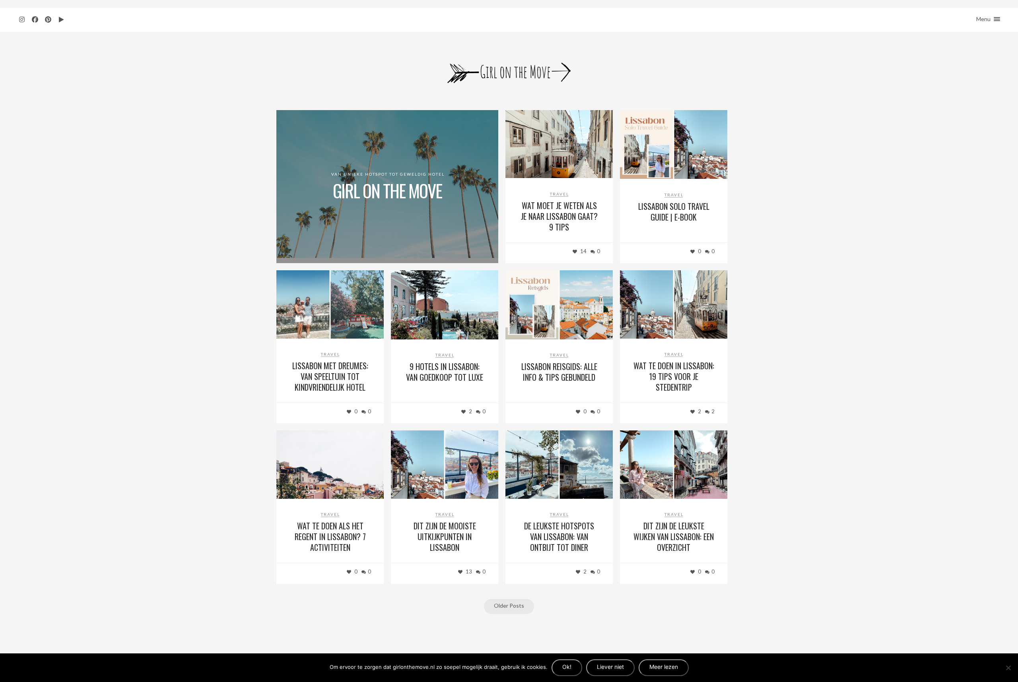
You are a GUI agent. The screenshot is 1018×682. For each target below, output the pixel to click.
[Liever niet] (1008, 668)
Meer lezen (663, 666)
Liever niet (610, 666)
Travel (559, 194)
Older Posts (509, 605)
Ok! (566, 666)
